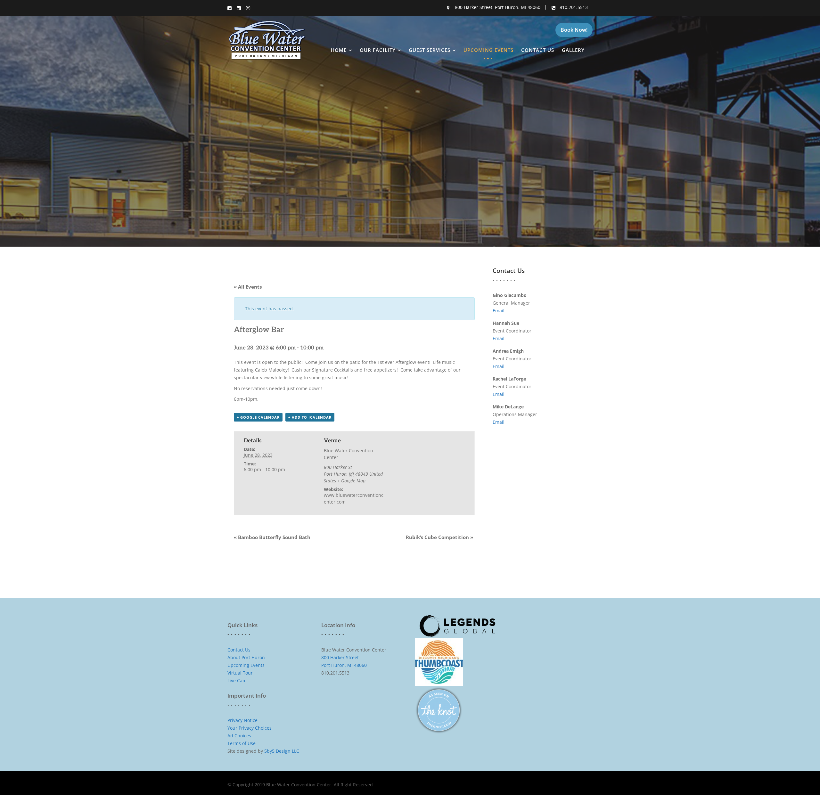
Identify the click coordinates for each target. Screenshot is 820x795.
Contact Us (537, 50)
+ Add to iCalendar (310, 417)
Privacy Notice (242, 720)
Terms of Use (241, 743)
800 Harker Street (340, 657)
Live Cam (237, 680)
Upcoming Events (488, 50)
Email (498, 310)
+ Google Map (351, 481)
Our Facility (378, 50)
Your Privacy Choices (249, 728)
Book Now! (574, 29)
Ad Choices (239, 736)
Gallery (573, 50)
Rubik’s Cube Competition (439, 537)
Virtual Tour (240, 673)
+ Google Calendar (258, 417)
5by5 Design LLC (281, 751)
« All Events (248, 286)
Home (339, 50)
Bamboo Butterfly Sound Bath (272, 537)
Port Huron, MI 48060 (344, 665)
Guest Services (429, 50)
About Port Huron (246, 657)
